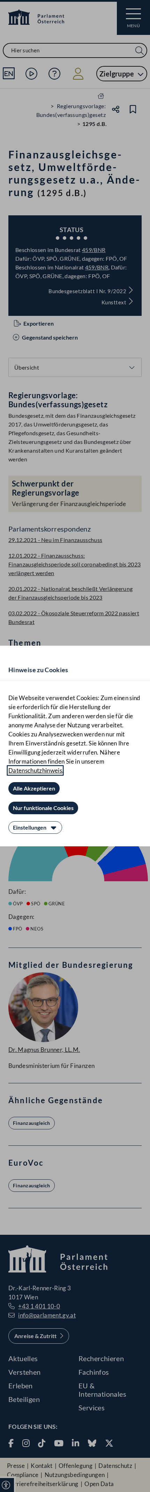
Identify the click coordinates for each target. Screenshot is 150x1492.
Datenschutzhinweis (35, 770)
